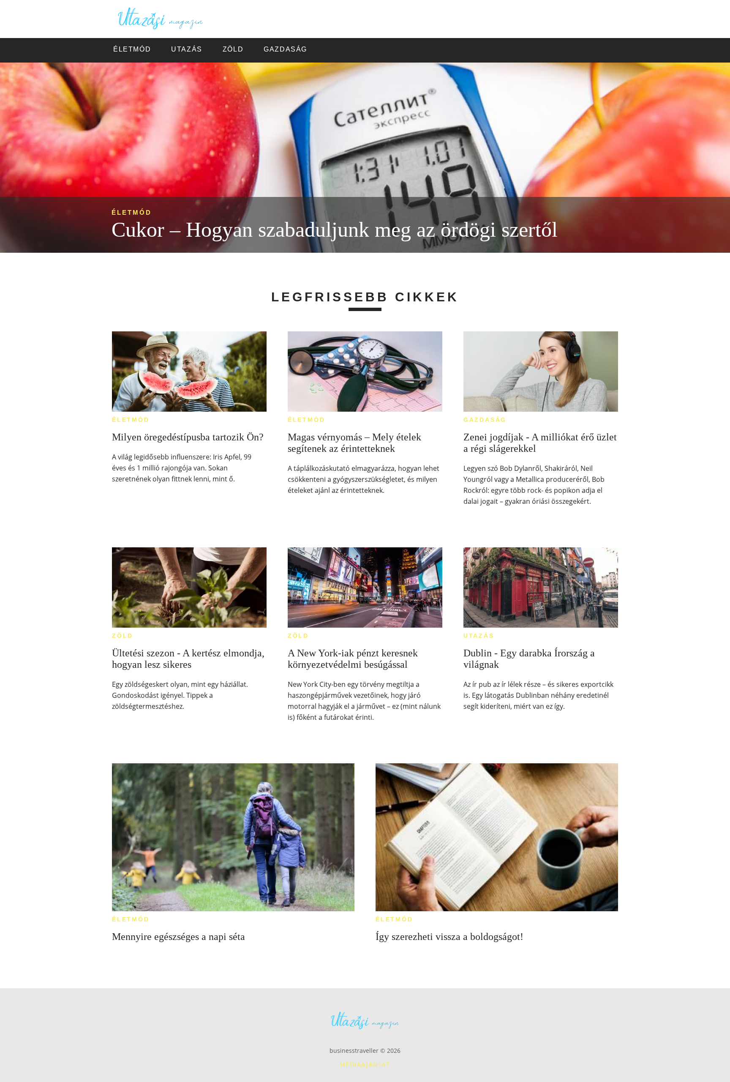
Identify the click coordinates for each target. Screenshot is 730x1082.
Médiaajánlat (365, 1064)
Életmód (132, 212)
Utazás (478, 635)
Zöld (122, 635)
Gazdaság (485, 419)
